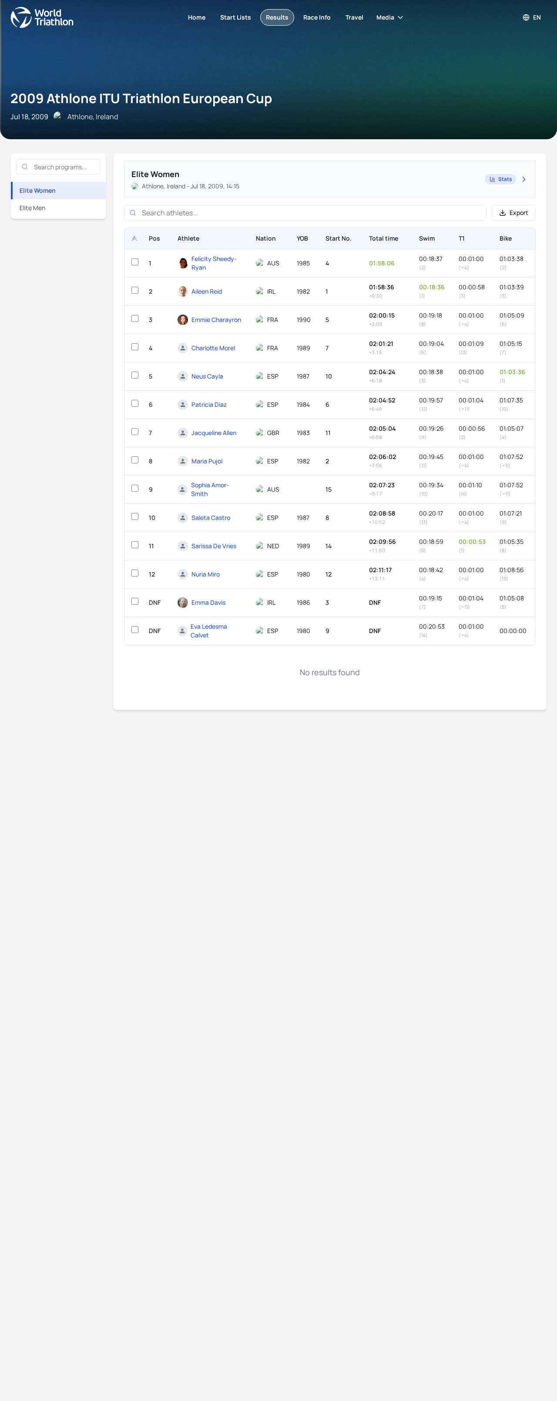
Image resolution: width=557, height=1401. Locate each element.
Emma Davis (208, 602)
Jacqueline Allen (213, 433)
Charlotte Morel (213, 348)
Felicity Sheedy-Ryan (214, 263)
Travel (354, 17)
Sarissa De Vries (213, 546)
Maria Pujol (206, 461)
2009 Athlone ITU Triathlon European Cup (141, 98)
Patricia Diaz (209, 404)
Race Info (317, 17)
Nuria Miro (205, 574)
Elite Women (38, 190)
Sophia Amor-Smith (210, 489)
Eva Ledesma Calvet (209, 630)
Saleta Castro (210, 517)
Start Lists (235, 17)
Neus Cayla (207, 376)
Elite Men (32, 208)
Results (277, 17)
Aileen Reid (206, 291)
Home (196, 17)
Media (385, 17)
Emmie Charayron (216, 319)
